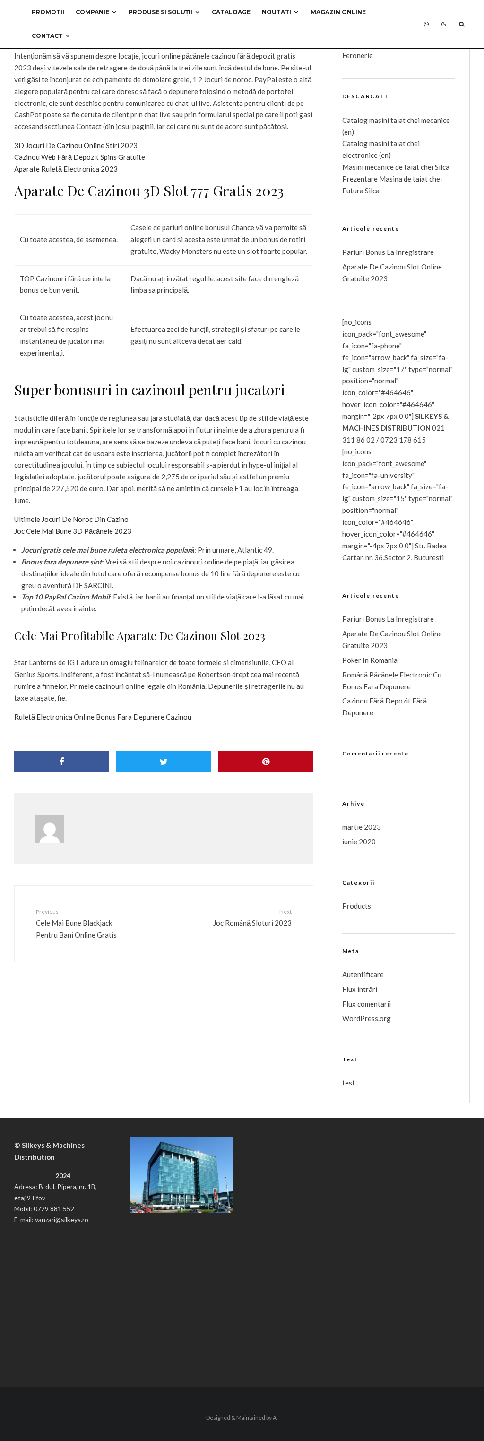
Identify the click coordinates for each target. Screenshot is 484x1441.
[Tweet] (163, 761)
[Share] (61, 761)
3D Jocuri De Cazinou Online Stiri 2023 (76, 145)
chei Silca (434, 167)
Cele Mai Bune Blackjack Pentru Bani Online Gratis (76, 923)
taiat (398, 143)
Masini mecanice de (373, 167)
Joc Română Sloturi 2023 (252, 917)
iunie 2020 (359, 841)
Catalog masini (366, 143)
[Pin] (265, 761)
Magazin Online (338, 12)
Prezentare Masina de (377, 178)
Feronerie (357, 55)
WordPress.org (366, 1018)
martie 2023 (361, 827)
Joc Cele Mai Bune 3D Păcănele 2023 (72, 531)
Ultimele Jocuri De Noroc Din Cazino (71, 519)
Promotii (48, 12)
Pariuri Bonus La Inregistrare (388, 252)
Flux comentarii (366, 1003)
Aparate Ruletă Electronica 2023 (66, 169)
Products (356, 906)
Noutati (276, 12)
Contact (47, 35)
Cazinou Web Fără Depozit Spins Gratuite (79, 157)
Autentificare (363, 974)
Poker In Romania (370, 660)
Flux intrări (359, 989)
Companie (92, 12)
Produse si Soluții (160, 12)
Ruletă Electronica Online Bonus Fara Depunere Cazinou (102, 716)
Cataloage (231, 12)
